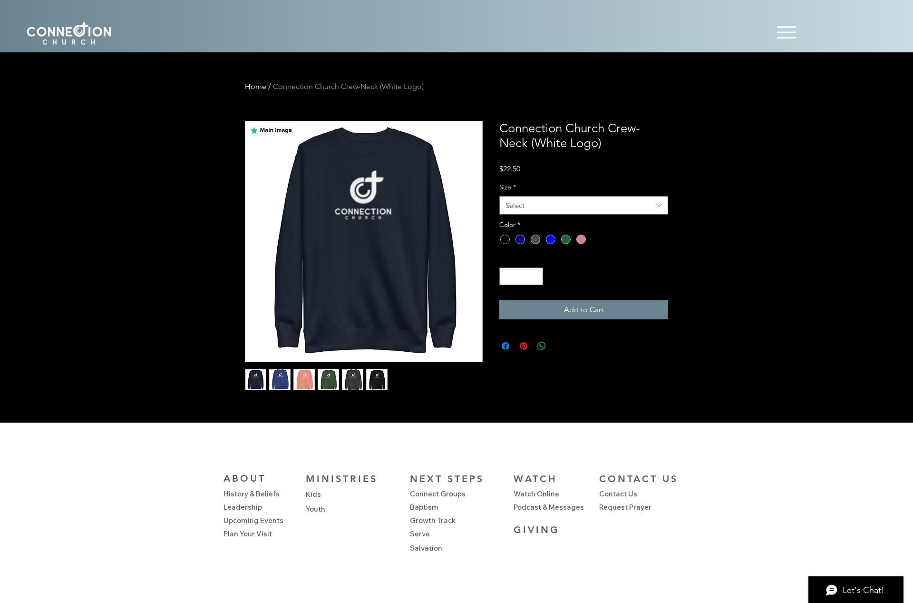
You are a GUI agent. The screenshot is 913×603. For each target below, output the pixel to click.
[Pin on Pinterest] (523, 346)
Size (507, 187)
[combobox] (583, 205)
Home (255, 86)
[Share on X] (559, 346)
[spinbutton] (521, 276)
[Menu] (786, 32)
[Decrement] (507, 276)
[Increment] (536, 276)
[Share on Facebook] (505, 346)
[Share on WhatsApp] (541, 346)
